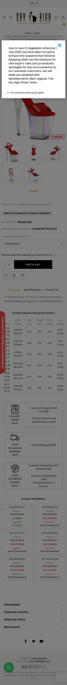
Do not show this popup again (27, 92)
